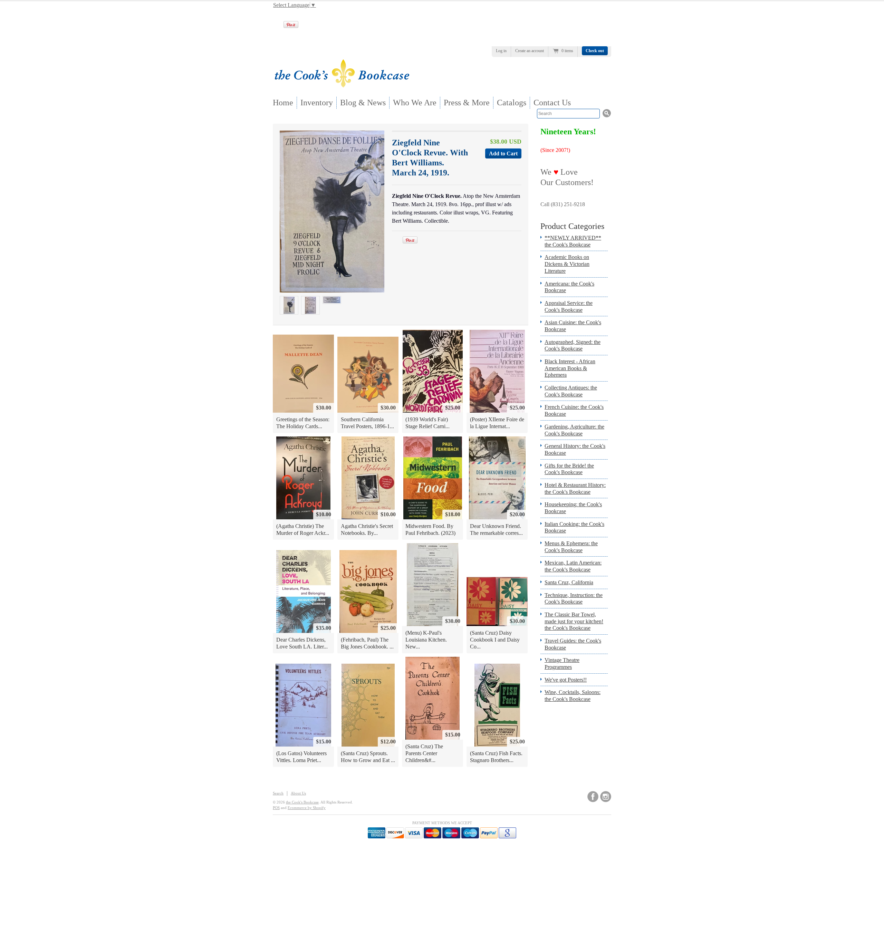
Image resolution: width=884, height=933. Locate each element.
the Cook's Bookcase (302, 802)
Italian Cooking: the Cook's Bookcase (574, 527)
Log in (501, 50)
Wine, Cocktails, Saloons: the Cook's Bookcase (572, 695)
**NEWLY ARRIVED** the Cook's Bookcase (573, 241)
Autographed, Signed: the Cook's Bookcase (572, 345)
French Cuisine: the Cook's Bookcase (574, 410)
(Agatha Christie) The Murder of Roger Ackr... (302, 529)
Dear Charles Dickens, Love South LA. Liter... (302, 643)
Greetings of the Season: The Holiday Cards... (302, 422)
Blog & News (363, 102)
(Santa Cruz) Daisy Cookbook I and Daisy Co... (495, 639)
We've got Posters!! (566, 680)
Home (283, 102)
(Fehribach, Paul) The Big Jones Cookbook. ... (367, 643)
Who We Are (414, 102)
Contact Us (552, 102)
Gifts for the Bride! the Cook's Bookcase (569, 469)
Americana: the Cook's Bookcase (569, 287)
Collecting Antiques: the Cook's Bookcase (571, 391)
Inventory (316, 102)
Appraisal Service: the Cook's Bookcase (569, 306)
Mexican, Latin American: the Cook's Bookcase (573, 566)
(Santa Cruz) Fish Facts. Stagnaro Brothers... (496, 756)
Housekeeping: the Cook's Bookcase (573, 507)
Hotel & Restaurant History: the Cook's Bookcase (575, 488)
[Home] (342, 85)
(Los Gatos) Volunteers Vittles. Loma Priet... (301, 756)
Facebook (592, 796)
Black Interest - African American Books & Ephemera (570, 368)
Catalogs (511, 102)
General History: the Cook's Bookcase (575, 449)
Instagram (605, 796)
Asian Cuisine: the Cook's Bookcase (573, 325)
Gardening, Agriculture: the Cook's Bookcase (574, 430)
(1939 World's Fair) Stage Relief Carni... (427, 422)
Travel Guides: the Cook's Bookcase (573, 644)
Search (278, 793)
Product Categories (572, 226)
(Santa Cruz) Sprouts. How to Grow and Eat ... (368, 756)
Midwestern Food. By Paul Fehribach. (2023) (430, 529)
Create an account (529, 50)
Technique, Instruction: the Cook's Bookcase (574, 598)
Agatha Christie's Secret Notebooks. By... (367, 529)
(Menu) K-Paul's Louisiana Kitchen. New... (426, 639)
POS (276, 808)
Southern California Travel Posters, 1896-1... (367, 422)
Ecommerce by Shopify (307, 808)
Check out (595, 50)
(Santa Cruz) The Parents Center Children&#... (424, 753)
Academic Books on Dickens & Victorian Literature (567, 263)
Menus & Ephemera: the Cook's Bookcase (571, 546)
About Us (298, 793)
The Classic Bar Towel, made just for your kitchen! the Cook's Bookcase (574, 621)
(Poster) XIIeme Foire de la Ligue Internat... (497, 422)
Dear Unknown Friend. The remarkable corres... (496, 529)
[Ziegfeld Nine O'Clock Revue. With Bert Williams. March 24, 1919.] (289, 305)
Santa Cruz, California (569, 582)
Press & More (467, 102)
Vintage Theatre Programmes (562, 663)
